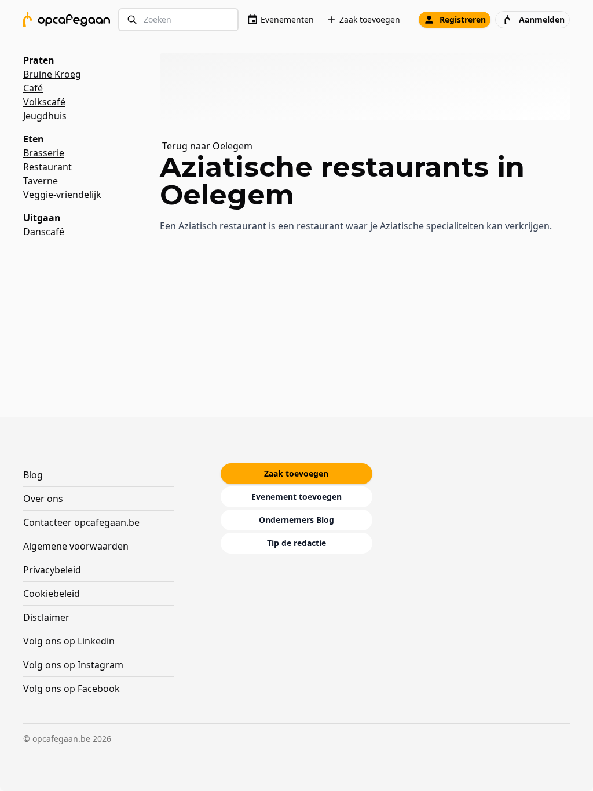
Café (33, 88)
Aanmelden (542, 19)
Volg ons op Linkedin (69, 641)
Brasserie (43, 153)
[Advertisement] (369, 87)
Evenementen (287, 19)
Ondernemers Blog (296, 519)
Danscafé (43, 231)
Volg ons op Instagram (73, 664)
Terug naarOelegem (207, 146)
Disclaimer (46, 617)
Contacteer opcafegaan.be (81, 522)
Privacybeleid (52, 569)
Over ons (43, 498)
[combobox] (178, 20)
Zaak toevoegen (369, 19)
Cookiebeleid (51, 593)
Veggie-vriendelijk (62, 194)
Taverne (40, 180)
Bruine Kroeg (52, 74)
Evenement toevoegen (296, 496)
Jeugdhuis (45, 115)
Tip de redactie (296, 542)
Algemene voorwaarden (76, 546)
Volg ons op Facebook (71, 688)
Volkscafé (44, 102)
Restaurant (47, 166)
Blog (33, 474)
